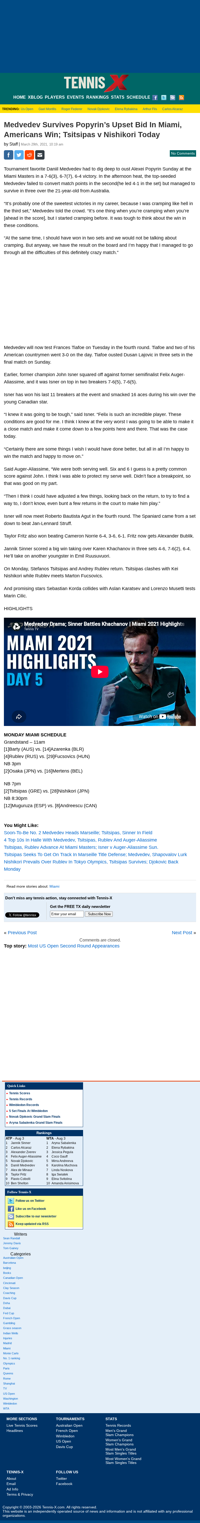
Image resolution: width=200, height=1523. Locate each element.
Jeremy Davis (12, 1243)
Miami (54, 886)
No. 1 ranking (11, 1358)
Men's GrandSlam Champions (119, 1433)
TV (5, 1388)
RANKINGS (97, 97)
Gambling (9, 1323)
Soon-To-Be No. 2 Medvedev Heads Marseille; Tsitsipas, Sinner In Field (78, 832)
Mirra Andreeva (62, 1161)
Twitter (61, 1478)
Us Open (27, 109)
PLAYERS (55, 97)
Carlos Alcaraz (172, 109)
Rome (7, 1378)
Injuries (7, 1338)
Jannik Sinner (20, 1143)
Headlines (15, 1431)
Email (11, 1484)
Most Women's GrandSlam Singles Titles (123, 1461)
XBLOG (35, 97)
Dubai (6, 1308)
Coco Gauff (59, 1156)
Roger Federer (71, 109)
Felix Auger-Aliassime (26, 1156)
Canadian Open (13, 1277)
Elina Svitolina (62, 1179)
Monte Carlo (10, 1353)
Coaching (9, 1292)
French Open (11, 1318)
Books (7, 1272)
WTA (6, 1408)
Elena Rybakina (126, 109)
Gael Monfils (47, 109)
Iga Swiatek (60, 1174)
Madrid (7, 1343)
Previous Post (22, 932)
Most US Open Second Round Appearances (74, 946)
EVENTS (75, 97)
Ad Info (12, 1489)
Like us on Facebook (31, 1209)
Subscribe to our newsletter (36, 1216)
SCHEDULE (138, 97)
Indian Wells (10, 1333)
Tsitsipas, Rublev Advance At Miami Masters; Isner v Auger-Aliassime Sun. (81, 847)
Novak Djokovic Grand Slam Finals (34, 1116)
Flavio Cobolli (20, 1179)
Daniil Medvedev (23, 1165)
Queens (8, 1373)
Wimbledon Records (24, 1105)
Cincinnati (9, 1283)
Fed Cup (8, 1313)
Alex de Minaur (21, 1170)
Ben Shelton (19, 1183)
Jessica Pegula (62, 1152)
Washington (10, 1398)
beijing (7, 1267)
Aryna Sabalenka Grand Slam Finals (36, 1122)
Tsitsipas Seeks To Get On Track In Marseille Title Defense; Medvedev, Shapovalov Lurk (95, 854)
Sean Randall (11, 1238)
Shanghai (9, 1383)
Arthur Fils (150, 109)
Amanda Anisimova (65, 1183)
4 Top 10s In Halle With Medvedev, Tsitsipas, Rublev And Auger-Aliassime (80, 840)
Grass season (12, 1328)
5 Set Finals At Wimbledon (28, 1111)
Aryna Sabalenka (64, 1143)
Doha (6, 1303)
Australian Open (13, 1257)
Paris (6, 1368)
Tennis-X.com (53, 1507)
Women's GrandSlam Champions (119, 1442)
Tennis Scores (19, 1093)
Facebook (64, 1484)
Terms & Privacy (20, 1494)
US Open (9, 1393)
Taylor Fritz (18, 1174)
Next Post (182, 932)
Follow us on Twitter (30, 1201)
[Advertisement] (100, 36)
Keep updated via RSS (32, 1224)
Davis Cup (9, 1298)
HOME (19, 97)
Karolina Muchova (64, 1165)
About (11, 1478)
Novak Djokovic (99, 109)
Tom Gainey (10, 1248)
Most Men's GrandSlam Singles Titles (120, 1451)
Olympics (9, 1363)
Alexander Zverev (23, 1152)
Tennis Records (20, 1099)
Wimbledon (10, 1403)
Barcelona (9, 1262)
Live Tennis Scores (22, 1425)
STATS (117, 97)
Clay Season (11, 1288)
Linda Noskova (62, 1170)
